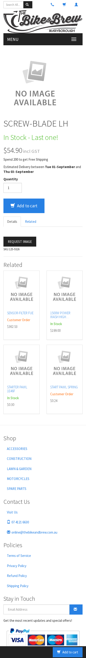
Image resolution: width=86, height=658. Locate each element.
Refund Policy (17, 575)
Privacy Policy (16, 566)
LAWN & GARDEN (19, 469)
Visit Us (12, 512)
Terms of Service (19, 555)
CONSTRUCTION (19, 458)
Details (12, 221)
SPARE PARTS (16, 488)
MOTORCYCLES (18, 479)
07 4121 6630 (20, 522)
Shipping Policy (17, 586)
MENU (13, 39)
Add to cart (26, 205)
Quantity (10, 179)
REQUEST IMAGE (20, 241)
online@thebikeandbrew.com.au (34, 532)
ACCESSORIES (17, 449)
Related (30, 221)
